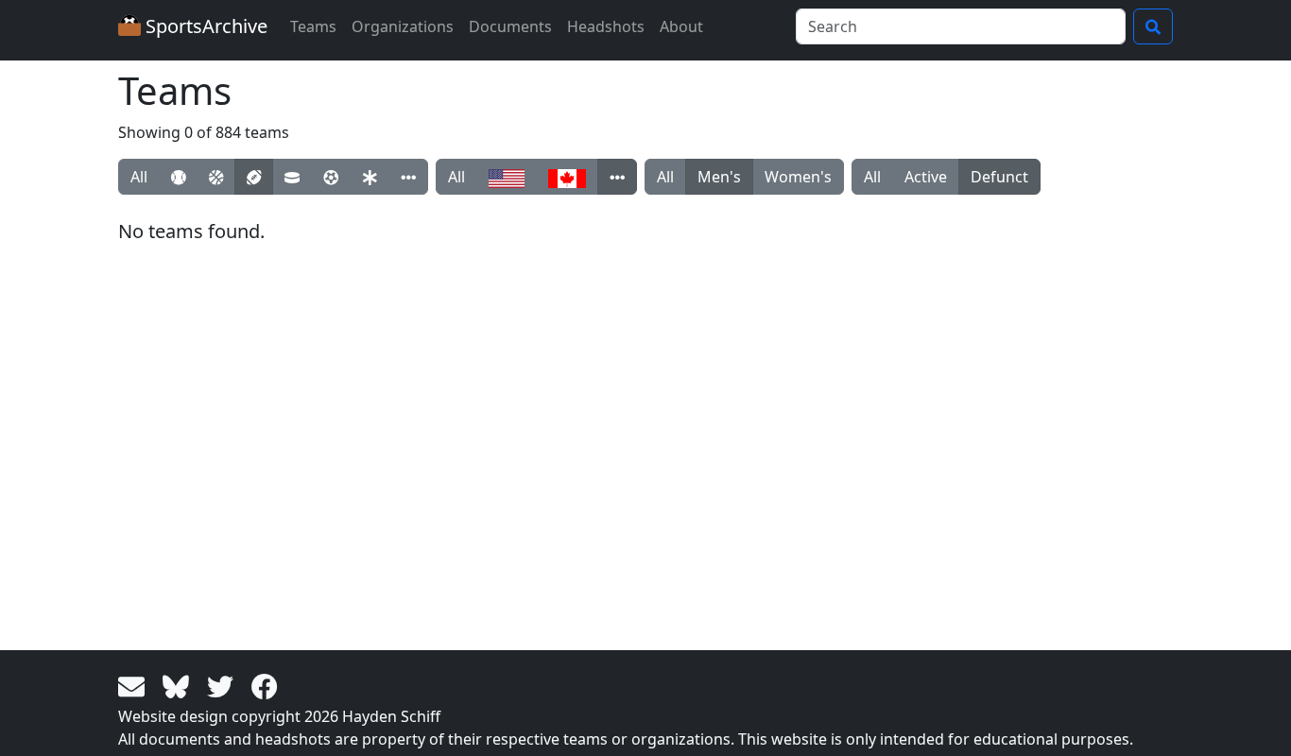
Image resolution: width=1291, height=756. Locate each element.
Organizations (403, 26)
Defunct (999, 176)
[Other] (408, 177)
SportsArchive (204, 26)
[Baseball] (178, 177)
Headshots (606, 26)
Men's (719, 176)
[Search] (1153, 26)
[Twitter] (223, 685)
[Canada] (567, 177)
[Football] (253, 177)
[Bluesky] (179, 685)
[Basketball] (216, 177)
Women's (798, 176)
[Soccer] (331, 177)
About (681, 26)
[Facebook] (264, 685)
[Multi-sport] (369, 177)
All (138, 176)
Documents (510, 26)
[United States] (506, 177)
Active (925, 176)
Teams (313, 26)
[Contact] (134, 685)
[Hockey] (292, 177)
